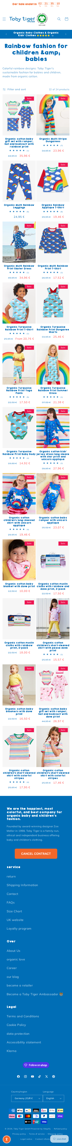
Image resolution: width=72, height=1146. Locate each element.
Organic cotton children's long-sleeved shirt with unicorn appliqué (19, 521)
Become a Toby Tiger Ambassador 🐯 (35, 994)
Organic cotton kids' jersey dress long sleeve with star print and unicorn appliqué (53, 455)
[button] (4, 19)
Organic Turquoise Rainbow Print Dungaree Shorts (53, 330)
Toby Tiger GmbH (22, 1129)
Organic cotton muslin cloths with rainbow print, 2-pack (19, 645)
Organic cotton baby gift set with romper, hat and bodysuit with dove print (53, 713)
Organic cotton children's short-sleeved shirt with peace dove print (53, 646)
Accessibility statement (24, 1042)
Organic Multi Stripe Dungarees (53, 140)
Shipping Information (22, 885)
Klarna (12, 1051)
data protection (18, 1034)
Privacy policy (19, 1134)
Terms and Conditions (23, 1016)
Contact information (45, 1139)
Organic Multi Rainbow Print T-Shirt (53, 267)
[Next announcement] (65, 34)
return (11, 876)
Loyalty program (19, 928)
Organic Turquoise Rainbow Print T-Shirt (19, 328)
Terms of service (37, 1134)
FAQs (11, 902)
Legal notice (26, 1139)
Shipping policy (55, 1134)
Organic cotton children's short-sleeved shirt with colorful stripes (19, 774)
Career (12, 968)
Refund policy (60, 1129)
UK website (15, 920)
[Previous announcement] (6, 34)
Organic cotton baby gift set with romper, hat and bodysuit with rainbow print (19, 143)
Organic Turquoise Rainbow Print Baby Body (19, 452)
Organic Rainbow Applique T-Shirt (53, 206)
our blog (13, 977)
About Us (13, 951)
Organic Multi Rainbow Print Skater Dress (19, 267)
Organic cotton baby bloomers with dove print (19, 711)
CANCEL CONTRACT (36, 853)
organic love (16, 959)
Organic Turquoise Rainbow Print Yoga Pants (19, 391)
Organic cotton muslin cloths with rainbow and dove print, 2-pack (53, 586)
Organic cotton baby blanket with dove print (19, 585)
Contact (12, 894)
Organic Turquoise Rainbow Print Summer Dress (53, 391)
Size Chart (14, 911)
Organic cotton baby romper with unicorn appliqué (53, 520)
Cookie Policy (16, 1025)
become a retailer (20, 985)
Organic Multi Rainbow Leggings (19, 206)
